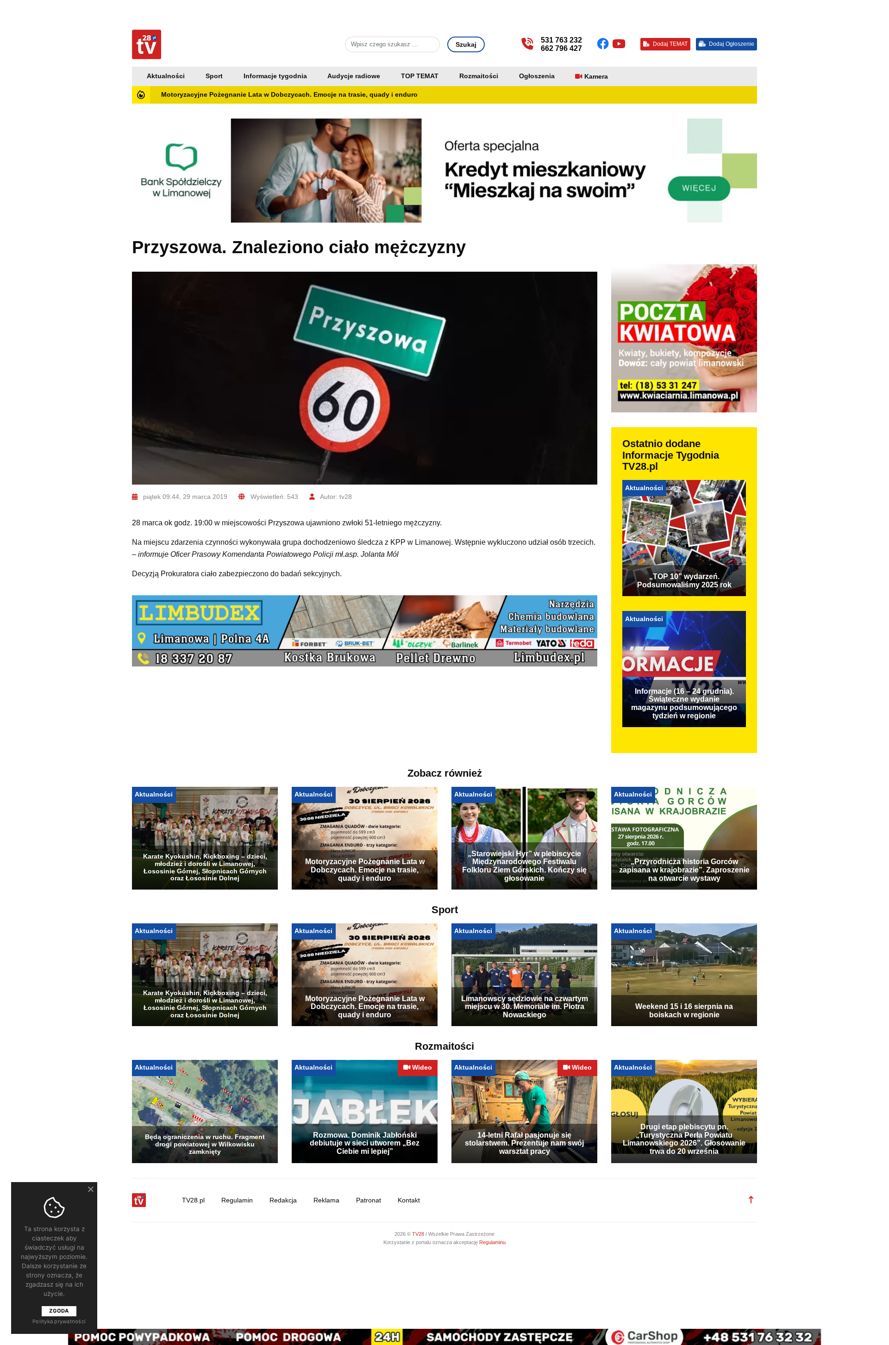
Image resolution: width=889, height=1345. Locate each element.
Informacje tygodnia (275, 76)
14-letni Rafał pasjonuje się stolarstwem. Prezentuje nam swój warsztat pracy (524, 1143)
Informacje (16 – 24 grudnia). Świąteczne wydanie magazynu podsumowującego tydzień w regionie (684, 703)
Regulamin (237, 1200)
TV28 (419, 1234)
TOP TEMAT (419, 76)
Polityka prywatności (59, 1321)
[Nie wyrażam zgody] (90, 1189)
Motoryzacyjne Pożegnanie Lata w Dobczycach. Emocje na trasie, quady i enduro (289, 94)
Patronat (368, 1200)
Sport (214, 76)
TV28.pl (193, 1200)
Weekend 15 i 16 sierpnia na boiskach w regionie (684, 1011)
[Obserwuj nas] (604, 43)
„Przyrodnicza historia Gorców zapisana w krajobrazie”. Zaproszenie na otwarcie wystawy (684, 870)
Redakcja (283, 1200)
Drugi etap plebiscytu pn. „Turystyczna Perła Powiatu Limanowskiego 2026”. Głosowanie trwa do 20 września (684, 1139)
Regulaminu (492, 1242)
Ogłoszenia (537, 76)
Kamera (596, 76)
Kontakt (409, 1200)
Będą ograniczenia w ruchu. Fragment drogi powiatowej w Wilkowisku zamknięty (205, 1144)
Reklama (326, 1200)
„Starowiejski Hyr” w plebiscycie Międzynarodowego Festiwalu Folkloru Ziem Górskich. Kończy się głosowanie (524, 866)
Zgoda (59, 1311)
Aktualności (166, 76)
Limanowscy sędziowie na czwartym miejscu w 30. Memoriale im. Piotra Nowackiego (524, 1007)
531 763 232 (561, 40)
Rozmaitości (478, 76)
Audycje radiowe (353, 76)
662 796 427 (561, 48)
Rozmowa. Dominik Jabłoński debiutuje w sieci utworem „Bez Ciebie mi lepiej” (364, 1143)
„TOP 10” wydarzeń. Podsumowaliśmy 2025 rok (684, 581)
